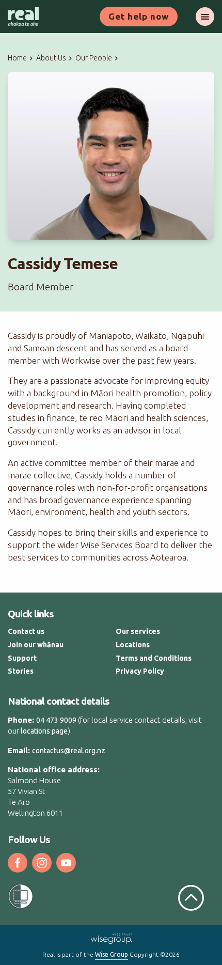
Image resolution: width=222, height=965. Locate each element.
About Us (51, 58)
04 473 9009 (56, 720)
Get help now (138, 16)
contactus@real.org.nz (68, 750)
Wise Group (111, 954)
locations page (44, 731)
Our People (93, 58)
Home (17, 58)
